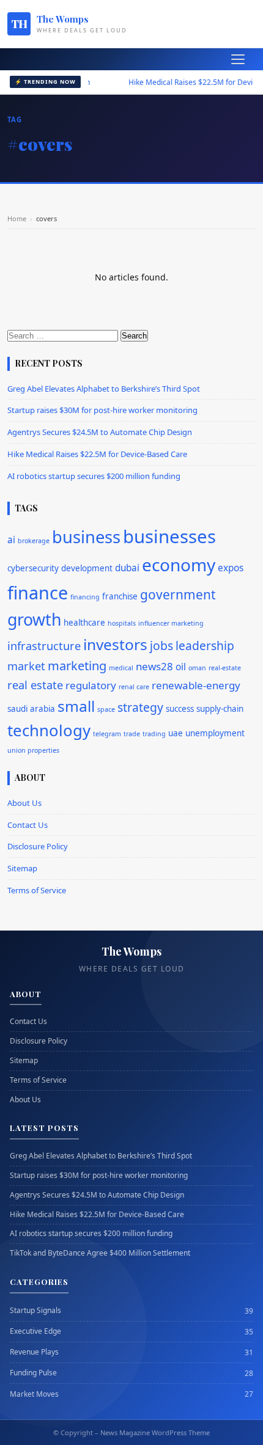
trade (132, 734)
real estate (35, 685)
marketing (77, 665)
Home (16, 218)
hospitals (122, 623)
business (86, 536)
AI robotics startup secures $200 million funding (93, 475)
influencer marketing (171, 623)
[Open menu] (238, 59)
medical (121, 668)
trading (154, 734)
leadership (205, 645)
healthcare (84, 622)
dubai (127, 568)
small (76, 706)
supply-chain (219, 708)
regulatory (90, 685)
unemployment (215, 733)
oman (197, 668)
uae (175, 733)
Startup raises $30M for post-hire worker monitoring (102, 409)
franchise (120, 596)
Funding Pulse (33, 1373)
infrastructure (44, 645)
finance (37, 592)
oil (181, 666)
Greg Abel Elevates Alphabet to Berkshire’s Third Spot (103, 388)
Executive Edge (35, 1331)
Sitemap (22, 868)
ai (11, 539)
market (26, 666)
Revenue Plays (34, 1352)
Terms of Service (36, 890)
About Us (24, 802)
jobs (161, 645)
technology (49, 730)
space (106, 709)
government (178, 594)
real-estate (225, 668)
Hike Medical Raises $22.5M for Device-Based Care (97, 453)
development (87, 568)
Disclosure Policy (37, 846)
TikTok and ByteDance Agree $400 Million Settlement (100, 1253)
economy (178, 564)
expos (230, 568)
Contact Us (27, 824)
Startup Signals (35, 1310)
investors (115, 644)
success (180, 708)
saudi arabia (31, 708)
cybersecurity (33, 568)
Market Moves (34, 1394)
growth (34, 620)
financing (85, 597)
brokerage (34, 540)
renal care (134, 686)
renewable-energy (196, 685)
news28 (154, 666)
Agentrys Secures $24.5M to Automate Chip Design (99, 431)
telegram (107, 734)
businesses (169, 536)
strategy (140, 707)
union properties (33, 750)
